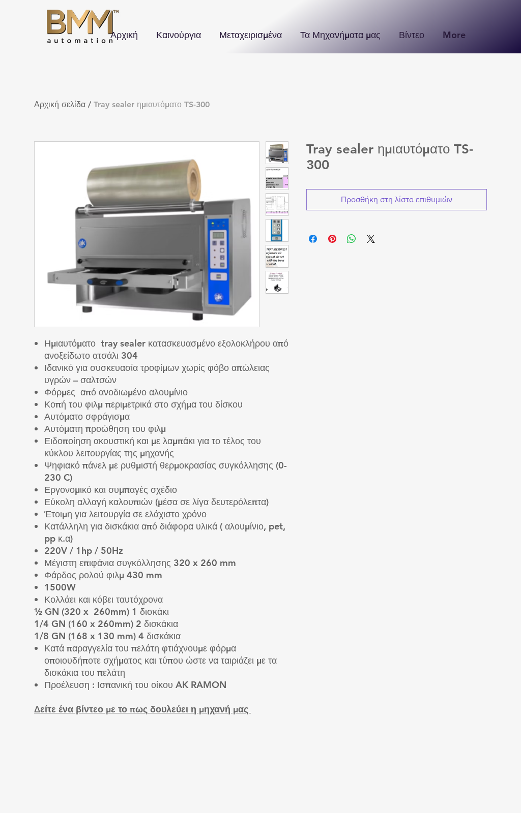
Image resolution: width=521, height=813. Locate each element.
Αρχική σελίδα (59, 104)
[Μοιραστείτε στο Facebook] (313, 239)
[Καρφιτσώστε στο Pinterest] (332, 239)
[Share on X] (371, 239)
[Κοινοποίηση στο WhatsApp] (351, 239)
